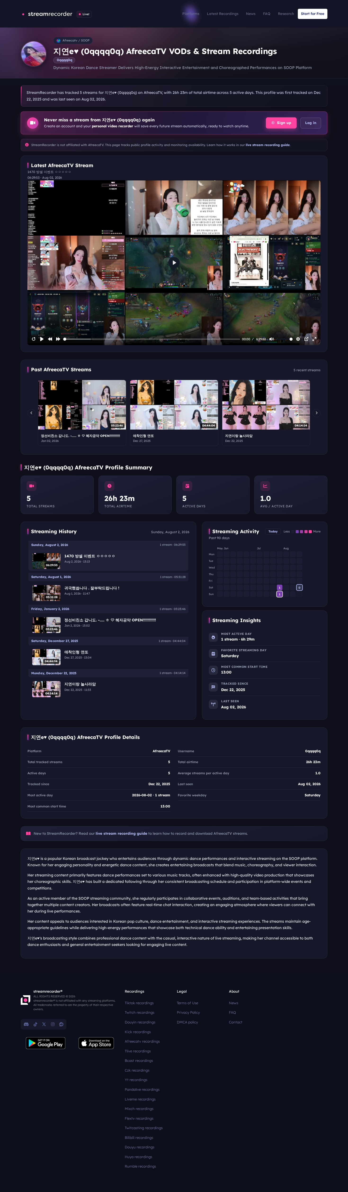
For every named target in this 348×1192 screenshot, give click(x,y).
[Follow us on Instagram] (52, 1024)
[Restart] (33, 339)
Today (273, 531)
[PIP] (306, 339)
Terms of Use (187, 1003)
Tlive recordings (138, 1051)
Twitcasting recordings (144, 1128)
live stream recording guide (268, 145)
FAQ (266, 13)
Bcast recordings (139, 1060)
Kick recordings (138, 1032)
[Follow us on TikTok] (35, 1024)
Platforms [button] (190, 13)
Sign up (283, 122)
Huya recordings (138, 1157)
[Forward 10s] (58, 339)
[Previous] (31, 413)
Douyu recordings (139, 1147)
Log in (310, 123)
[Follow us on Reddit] (61, 1024)
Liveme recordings (140, 1099)
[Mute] (271, 339)
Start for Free (312, 13)
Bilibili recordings (139, 1137)
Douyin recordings (140, 1022)
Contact (235, 1022)
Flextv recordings (139, 1118)
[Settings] (298, 339)
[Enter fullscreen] (314, 339)
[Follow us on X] (44, 1024)
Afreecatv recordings (142, 1041)
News (250, 13)
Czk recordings (137, 1070)
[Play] (42, 339)
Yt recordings (136, 1079)
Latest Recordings (222, 13)
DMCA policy (187, 1022)
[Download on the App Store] (96, 1043)
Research (286, 13)
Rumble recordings (140, 1166)
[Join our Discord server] (26, 1024)
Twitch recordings (139, 1012)
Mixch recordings (139, 1108)
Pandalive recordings (142, 1089)
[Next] (316, 413)
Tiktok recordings (139, 1003)
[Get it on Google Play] (46, 1043)
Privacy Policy (188, 1012)
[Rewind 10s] (50, 339)
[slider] (151, 339)
